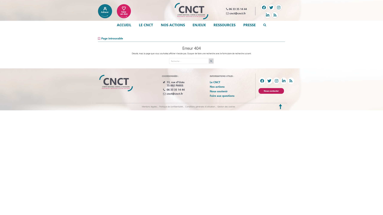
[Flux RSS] (275, 15)
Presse (249, 24)
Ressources (224, 24)
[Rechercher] (211, 61)
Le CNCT (146, 24)
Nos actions (173, 24)
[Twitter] (271, 7)
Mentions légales (149, 106)
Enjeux (199, 24)
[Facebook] (264, 7)
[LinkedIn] (268, 15)
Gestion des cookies (226, 106)
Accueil (124, 24)
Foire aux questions (222, 95)
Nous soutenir (219, 91)
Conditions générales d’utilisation (200, 106)
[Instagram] (279, 7)
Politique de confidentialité (171, 106)
